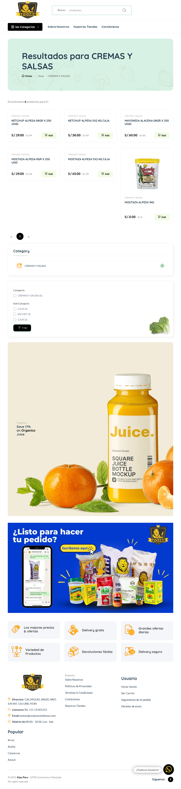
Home (28, 75)
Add (50, 135)
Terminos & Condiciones (79, 692)
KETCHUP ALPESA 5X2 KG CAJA (88, 120)
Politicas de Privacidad (78, 686)
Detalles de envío (131, 706)
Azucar (12, 759)
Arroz (11, 740)
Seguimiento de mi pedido (136, 699)
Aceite (11, 746)
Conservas (14, 753)
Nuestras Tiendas (85, 26)
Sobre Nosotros (58, 26)
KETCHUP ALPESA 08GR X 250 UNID (31, 122)
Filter (25, 328)
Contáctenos (110, 26)
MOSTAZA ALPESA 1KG (139, 202)
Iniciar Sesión (129, 686)
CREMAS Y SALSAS (20, 116)
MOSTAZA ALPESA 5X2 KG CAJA (89, 159)
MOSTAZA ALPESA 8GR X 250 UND (30, 160)
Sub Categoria (21, 303)
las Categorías (25, 27)
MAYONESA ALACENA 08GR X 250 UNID (147, 122)
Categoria (19, 290)
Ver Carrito (127, 693)
